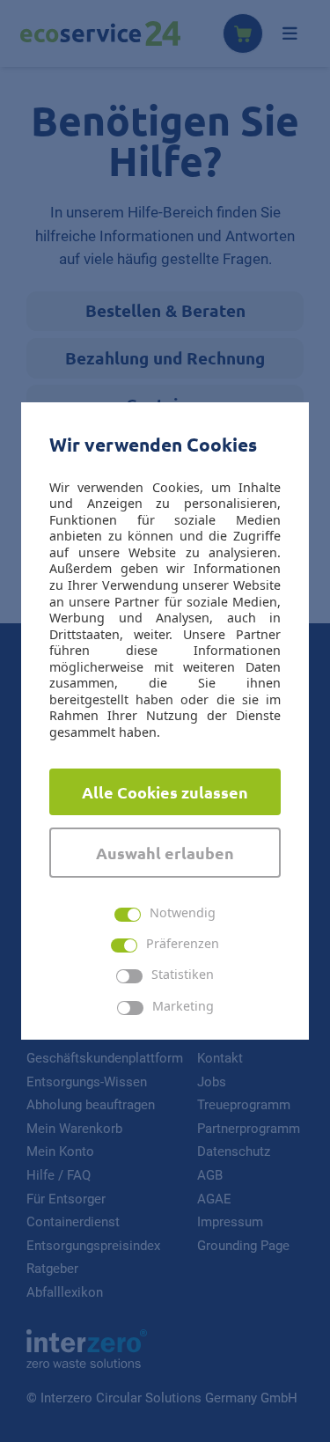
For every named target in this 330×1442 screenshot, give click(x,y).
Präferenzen (182, 944)
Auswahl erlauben (165, 852)
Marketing (183, 1006)
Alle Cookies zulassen (165, 792)
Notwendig (183, 913)
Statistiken (182, 975)
